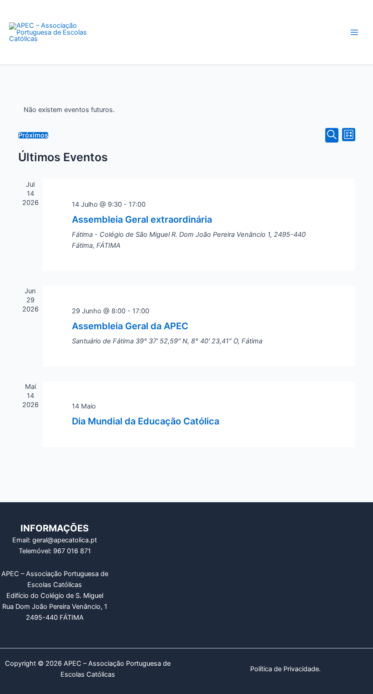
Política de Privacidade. (285, 669)
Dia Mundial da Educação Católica (145, 421)
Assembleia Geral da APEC (130, 326)
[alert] (186, 110)
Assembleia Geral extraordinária (142, 219)
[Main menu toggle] (354, 32)
